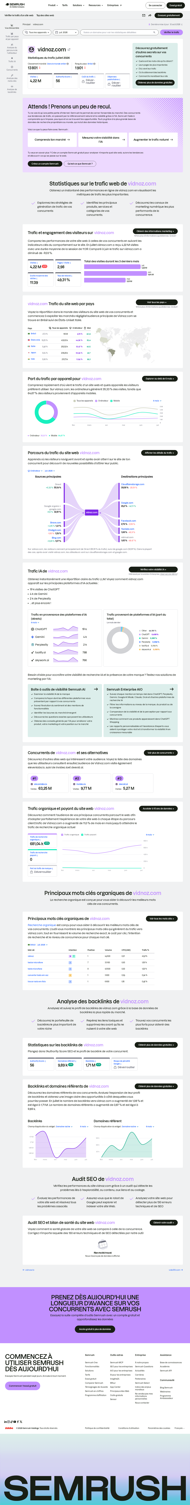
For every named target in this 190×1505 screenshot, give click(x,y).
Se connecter (155, 5)
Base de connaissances (171, 1363)
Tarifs (65, 5)
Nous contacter (142, 1403)
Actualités (140, 1371)
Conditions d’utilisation (128, 1428)
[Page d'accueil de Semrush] (14, 5)
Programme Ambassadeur (166, 1397)
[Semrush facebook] (17, 1421)
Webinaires (165, 1392)
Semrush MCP (116, 1363)
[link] (19, 15)
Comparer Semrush (94, 1383)
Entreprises (113, 5)
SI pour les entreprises (120, 1375)
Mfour (113, 1383)
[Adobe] (9, 1428)
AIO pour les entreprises (121, 1371)
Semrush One (91, 1363)
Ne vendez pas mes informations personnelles (144, 1396)
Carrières (139, 1375)
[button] (143, 15)
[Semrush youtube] (14, 1421)
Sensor (113, 1399)
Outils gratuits (116, 1395)
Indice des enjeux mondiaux (143, 1388)
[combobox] (116, 32)
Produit (51, 5)
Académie (165, 1367)
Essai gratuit (176, 5)
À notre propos (142, 1363)
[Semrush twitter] (20, 1421)
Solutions (77, 5)
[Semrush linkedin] (5, 1421)
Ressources (95, 5)
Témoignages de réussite (96, 1387)
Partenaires (140, 1379)
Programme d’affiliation (95, 1395)
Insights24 (114, 1379)
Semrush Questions (144, 1367)
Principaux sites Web (119, 1391)
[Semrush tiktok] (11, 1421)
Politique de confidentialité (97, 1428)
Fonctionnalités (92, 1367)
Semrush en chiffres (94, 1391)
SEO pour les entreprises (121, 1367)
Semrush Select (142, 1383)
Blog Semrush (166, 1388)
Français (179, 1428)
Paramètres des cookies (159, 1428)
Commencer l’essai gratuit (22, 1386)
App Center (115, 1387)
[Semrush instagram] (8, 1421)
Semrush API (166, 1371)
